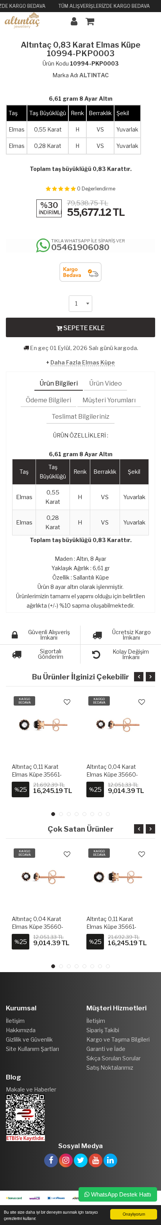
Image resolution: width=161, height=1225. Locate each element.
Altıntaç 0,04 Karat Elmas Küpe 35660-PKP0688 (37, 774)
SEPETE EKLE (83, 328)
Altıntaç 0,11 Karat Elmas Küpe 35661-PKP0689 (37, 927)
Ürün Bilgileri (58, 383)
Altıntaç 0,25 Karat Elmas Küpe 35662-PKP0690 (111, 927)
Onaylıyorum (134, 1214)
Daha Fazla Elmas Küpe (82, 362)
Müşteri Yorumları (109, 400)
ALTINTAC (94, 75)
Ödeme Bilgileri (48, 400)
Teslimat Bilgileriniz (80, 416)
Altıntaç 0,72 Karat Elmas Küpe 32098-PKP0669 (112, 774)
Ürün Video (105, 383)
